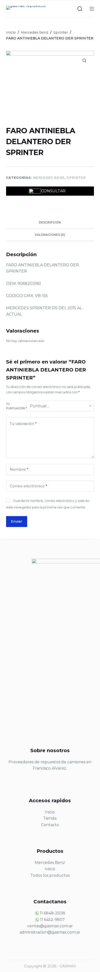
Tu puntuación (16, 406)
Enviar (16, 521)
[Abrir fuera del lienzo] (92, 9)
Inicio (50, 812)
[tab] (50, 222)
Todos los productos (50, 875)
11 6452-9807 (52, 919)
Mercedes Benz (50, 862)
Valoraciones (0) (50, 235)
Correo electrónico (28, 486)
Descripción (50, 222)
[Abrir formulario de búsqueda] (79, 8)
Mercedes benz (49, 177)
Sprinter (76, 177)
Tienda (50, 818)
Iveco (50, 869)
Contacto (50, 825)
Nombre (19, 469)
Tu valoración (23, 423)
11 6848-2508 (52, 913)
